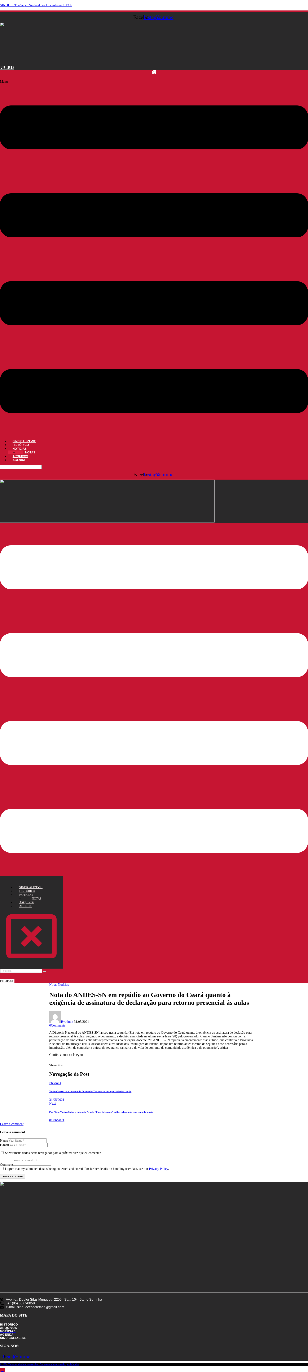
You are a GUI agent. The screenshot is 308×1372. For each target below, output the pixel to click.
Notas (53, 984)
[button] (154, 258)
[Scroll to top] (2, 1370)
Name (4, 1140)
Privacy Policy (158, 1168)
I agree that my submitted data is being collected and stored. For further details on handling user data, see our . (87, 1168)
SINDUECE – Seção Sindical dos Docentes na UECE (36, 5)
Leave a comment (11, 1124)
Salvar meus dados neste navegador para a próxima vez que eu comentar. (53, 1153)
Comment (6, 1164)
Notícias (63, 984)
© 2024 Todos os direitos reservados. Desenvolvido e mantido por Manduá (39, 1364)
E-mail (4, 1145)
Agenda (19, 460)
